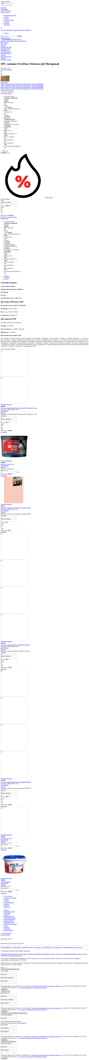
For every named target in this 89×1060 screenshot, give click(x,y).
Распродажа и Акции (10, 924)
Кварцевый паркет (6, 52)
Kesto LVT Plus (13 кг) (7, 464)
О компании (4, 9)
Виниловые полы (9, 911)
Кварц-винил (5, 42)
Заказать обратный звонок (8, 1041)
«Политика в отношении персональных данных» (46, 986)
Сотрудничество (5, 11)
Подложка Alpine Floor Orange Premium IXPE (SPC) (16, 782)
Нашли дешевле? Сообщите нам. (10, 969)
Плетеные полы (9, 921)
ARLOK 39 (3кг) (6, 882)
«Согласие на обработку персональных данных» (32, 987)
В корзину (14, 217)
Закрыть (3, 412)
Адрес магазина (5, 1)
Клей (5, 925)
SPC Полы (7, 913)
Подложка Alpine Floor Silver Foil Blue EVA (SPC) (15, 645)
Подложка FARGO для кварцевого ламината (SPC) (16, 507)
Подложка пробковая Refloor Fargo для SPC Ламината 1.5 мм (19, 408)
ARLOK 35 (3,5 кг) (6, 838)
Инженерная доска (6, 47)
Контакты (4, 7)
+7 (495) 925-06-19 (6, 39)
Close (2, 967)
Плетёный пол (5, 50)
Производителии (6, 53)
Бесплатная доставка (10, 15)
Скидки (6, 18)
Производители (8, 930)
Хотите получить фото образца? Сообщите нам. (14, 1013)
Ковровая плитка (9, 922)
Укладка (6, 21)
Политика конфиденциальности (10, 954)
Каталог (6, 33)
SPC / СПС (4, 44)
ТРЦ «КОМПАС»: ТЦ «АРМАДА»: (41, 947)
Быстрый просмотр (6, 404)
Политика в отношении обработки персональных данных (37, 954)
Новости (6, 23)
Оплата (6, 17)
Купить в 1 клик (5, 217)
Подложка (7, 928)
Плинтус (6, 927)
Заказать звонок (16, 39)
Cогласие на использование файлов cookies (68, 954)
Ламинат (3, 45)
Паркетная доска (6, 48)
